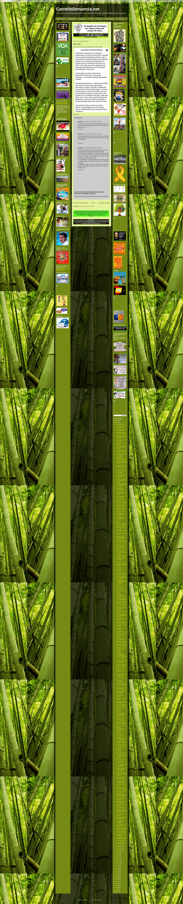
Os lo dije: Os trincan (121, 548)
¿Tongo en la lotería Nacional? (120, 527)
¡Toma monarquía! (120, 840)
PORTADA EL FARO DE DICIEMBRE (120, 739)
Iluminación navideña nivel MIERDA (121, 818)
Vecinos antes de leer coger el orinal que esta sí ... (121, 774)
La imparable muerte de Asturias (121, 835)
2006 (116, 891)
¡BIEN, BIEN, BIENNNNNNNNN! (121, 458)
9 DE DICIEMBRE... (120, 807)
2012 (116, 879)
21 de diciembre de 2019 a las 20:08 (92, 134)
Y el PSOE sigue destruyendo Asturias (120, 821)
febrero (118, 863)
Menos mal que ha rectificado (120, 635)
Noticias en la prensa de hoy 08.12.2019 (121, 838)
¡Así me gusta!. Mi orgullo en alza (120, 648)
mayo (117, 857)
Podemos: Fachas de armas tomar (121, 639)
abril (117, 859)
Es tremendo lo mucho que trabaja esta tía (121, 599)
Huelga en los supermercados (120, 588)
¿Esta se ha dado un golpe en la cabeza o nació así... (121, 811)
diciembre (118, 424)
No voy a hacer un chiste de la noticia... (121, 745)
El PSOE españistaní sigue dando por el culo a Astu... (121, 485)
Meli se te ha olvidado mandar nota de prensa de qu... (121, 661)
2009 (116, 885)
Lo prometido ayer (120, 747)
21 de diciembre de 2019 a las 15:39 (92, 121)
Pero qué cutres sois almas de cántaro (120, 546)
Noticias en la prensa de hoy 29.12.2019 (121, 451)
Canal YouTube (120, 18)
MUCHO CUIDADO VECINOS (120, 559)
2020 (116, 420)
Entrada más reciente (80, 203)
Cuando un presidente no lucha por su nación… (121, 447)
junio (117, 855)
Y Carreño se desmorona (119, 681)
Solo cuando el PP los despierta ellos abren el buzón (121, 675)
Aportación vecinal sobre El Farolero (120, 831)
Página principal (61, 18)
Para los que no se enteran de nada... (121, 778)
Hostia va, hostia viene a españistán (121, 619)
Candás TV (98, 18)
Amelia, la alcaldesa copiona (120, 708)
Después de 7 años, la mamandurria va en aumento (121, 437)
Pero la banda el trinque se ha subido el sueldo (121, 552)
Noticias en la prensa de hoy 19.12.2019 (121, 622)
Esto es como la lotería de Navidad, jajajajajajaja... (121, 455)
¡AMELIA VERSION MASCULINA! (120, 802)
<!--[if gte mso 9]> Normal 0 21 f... (120, 761)
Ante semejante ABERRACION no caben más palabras (121, 655)
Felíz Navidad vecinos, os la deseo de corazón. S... (121, 514)
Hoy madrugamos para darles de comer (120, 518)
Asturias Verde (82, 18)
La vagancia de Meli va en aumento (120, 688)
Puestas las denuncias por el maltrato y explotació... (121, 765)
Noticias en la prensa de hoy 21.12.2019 (121, 573)
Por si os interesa (120, 468)
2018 (116, 868)
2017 (116, 870)
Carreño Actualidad (109, 18)
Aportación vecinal (120, 543)
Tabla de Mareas (72, 18)
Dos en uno (118, 711)
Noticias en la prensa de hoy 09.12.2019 (121, 828)
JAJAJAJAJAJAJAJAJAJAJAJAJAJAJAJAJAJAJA (121, 462)
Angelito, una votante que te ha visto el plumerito (121, 608)
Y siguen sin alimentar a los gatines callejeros (121, 692)
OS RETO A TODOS (61, 103)
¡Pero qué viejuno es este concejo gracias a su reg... (121, 684)
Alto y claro (118, 567)
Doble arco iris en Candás (120, 696)
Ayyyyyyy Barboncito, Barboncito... (121, 825)
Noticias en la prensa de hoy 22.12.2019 (121, 556)
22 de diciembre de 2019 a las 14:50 (92, 147)
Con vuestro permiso (121, 511)
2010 (116, 883)
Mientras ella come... (121, 586)
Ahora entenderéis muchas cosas (120, 497)
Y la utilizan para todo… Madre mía (120, 720)
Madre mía (118, 521)
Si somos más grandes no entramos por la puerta (121, 480)
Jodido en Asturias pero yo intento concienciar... (120, 769)
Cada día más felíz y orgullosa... (120, 799)
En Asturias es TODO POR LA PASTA (121, 702)
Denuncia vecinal (120, 678)
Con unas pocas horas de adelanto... (121, 426)
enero (117, 865)
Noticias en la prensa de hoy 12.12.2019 (121, 742)
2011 (116, 881)
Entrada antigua (104, 203)
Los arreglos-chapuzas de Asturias (121, 530)
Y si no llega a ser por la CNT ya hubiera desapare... (121, 756)
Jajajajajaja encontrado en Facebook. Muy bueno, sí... (120, 729)
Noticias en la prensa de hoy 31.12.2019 (121, 433)
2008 (116, 887)
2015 (116, 873)
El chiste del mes (120, 733)
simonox (89, 899)
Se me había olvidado (121, 604)
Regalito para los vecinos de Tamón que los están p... (120, 795)
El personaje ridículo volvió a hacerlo (120, 843)
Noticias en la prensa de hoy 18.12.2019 (121, 645)
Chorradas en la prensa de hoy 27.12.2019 (120, 489)
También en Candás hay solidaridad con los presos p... (121, 577)
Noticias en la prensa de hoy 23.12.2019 (121, 541)
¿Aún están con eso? (121, 752)
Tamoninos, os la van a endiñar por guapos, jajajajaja (121, 781)
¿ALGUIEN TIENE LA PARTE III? (121, 805)
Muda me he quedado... (119, 651)
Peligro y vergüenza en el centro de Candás (120, 476)
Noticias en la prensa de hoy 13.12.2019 (121, 723)
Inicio (93, 203)
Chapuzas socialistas (121, 633)
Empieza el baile (120, 499)
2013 (116, 877)
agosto (118, 851)
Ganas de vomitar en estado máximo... (121, 508)
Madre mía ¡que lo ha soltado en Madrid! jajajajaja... (121, 615)
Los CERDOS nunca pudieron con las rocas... (120, 493)
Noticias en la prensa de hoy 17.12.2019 (121, 665)
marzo (117, 861)
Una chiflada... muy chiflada (120, 628)
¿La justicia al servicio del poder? (121, 440)
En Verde (91, 18)
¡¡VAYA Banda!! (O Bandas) (120, 570)
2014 (116, 875)
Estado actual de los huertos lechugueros (121, 642)
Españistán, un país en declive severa (121, 505)
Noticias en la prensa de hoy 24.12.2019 (121, 524)
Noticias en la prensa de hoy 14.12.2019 (121, 705)
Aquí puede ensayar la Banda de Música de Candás (121, 564)
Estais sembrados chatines (120, 815)
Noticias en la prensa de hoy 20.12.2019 (121, 602)
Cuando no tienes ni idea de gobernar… (121, 430)
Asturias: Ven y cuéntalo (119, 735)
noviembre (118, 846)
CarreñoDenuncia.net (77, 9)
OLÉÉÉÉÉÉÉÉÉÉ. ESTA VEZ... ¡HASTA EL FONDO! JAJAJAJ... (121, 582)
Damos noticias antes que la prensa (121, 791)
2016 (116, 871)
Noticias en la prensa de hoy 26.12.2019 (121, 502)
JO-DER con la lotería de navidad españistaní (121, 472)
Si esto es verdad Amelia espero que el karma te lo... (121, 714)
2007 (116, 889)
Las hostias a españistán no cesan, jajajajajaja (120, 595)
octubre (118, 848)
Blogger (103, 899)
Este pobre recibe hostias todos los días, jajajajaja (120, 537)
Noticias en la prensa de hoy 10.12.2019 (121, 788)
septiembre (119, 850)
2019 (116, 422)
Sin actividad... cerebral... (119, 750)
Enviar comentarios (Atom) (87, 206)
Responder (80, 129)
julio (117, 853)
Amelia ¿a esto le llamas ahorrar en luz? (120, 671)
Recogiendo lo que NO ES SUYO (121, 625)
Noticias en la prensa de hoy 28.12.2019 (121, 466)
